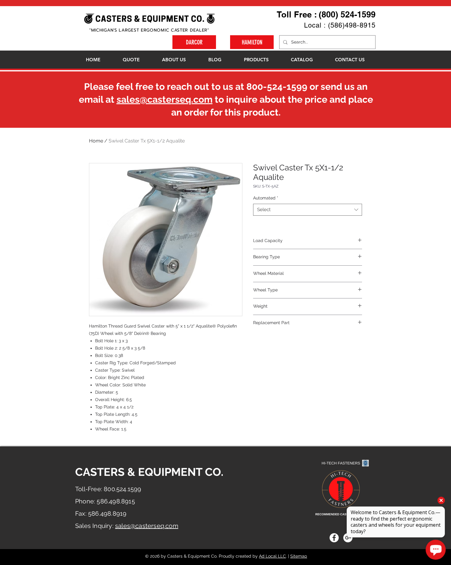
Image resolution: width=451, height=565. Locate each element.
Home (96, 141)
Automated (265, 197)
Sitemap (298, 556)
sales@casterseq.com (165, 99)
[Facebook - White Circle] (334, 537)
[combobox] (307, 210)
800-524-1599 (276, 86)
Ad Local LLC (272, 556)
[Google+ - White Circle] (348, 537)
